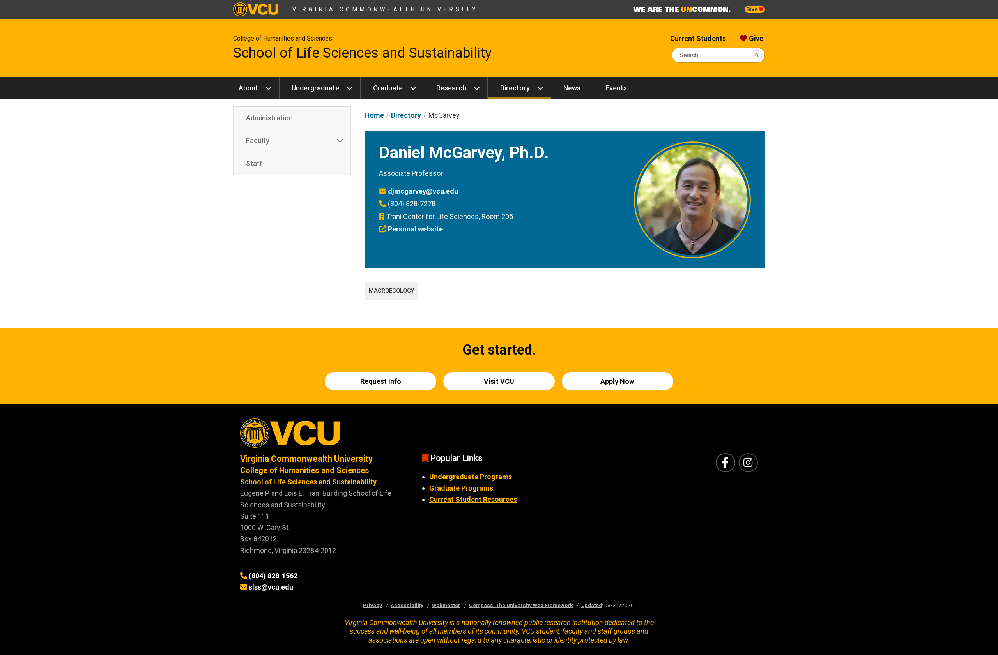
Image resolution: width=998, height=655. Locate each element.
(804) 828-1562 (273, 576)
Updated (591, 605)
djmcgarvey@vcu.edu (423, 191)
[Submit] (757, 55)
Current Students (698, 38)
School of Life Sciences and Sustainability (362, 53)
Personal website (415, 229)
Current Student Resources (473, 499)
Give (752, 9)
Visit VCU (499, 381)
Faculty (257, 140)
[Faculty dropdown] (339, 140)
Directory (515, 88)
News (571, 88)
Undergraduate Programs (470, 477)
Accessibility (407, 605)
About (248, 88)
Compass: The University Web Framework (521, 605)
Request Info (380, 381)
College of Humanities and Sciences (282, 38)
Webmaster (446, 605)
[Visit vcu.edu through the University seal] (317, 435)
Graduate (388, 88)
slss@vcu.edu (271, 587)
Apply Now (617, 381)
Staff (254, 163)
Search (688, 55)
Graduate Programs (461, 488)
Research (451, 88)
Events (616, 88)
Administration (269, 118)
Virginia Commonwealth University (385, 9)
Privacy (372, 605)
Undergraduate (315, 88)
